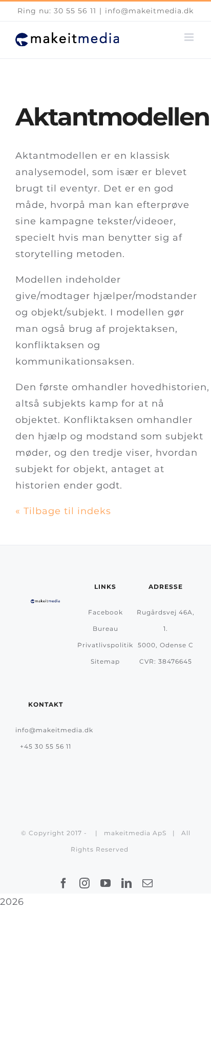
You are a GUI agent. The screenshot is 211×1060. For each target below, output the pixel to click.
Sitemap (105, 661)
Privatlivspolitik (105, 645)
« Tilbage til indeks (63, 511)
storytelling (44, 254)
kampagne (66, 221)
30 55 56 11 (75, 10)
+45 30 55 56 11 (45, 746)
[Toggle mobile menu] (190, 37)
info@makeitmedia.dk (149, 10)
